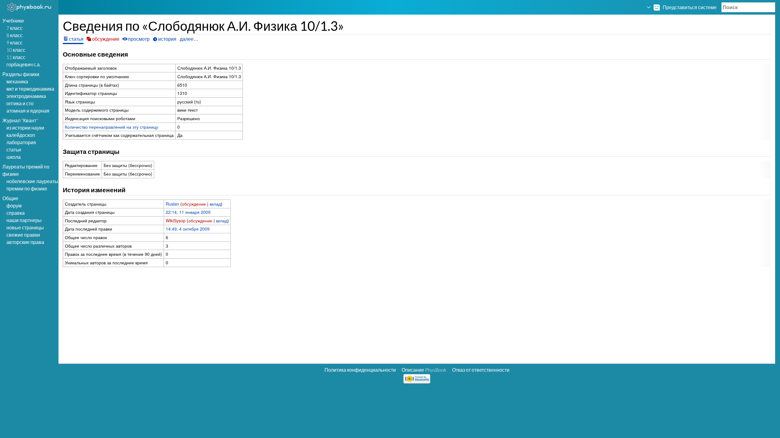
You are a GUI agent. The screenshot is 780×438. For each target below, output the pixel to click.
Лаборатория (21, 142)
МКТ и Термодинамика (30, 89)
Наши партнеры (24, 220)
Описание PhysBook (424, 370)
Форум (14, 205)
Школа (13, 157)
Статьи (13, 149)
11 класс (15, 57)
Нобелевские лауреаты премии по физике (32, 184)
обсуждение (194, 204)
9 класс (14, 42)
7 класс (14, 28)
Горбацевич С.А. (23, 64)
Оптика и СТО (20, 103)
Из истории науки (25, 127)
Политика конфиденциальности (360, 370)
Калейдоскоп (20, 135)
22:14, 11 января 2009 (188, 212)
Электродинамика (26, 96)
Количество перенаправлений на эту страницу (111, 127)
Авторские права (25, 242)
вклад (215, 204)
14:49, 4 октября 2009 (188, 229)
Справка (15, 213)
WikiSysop (176, 220)
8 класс (14, 35)
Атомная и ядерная (27, 110)
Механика (17, 81)
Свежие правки (23, 235)
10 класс (15, 50)
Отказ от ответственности (480, 370)
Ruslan (172, 204)
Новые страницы (25, 227)
